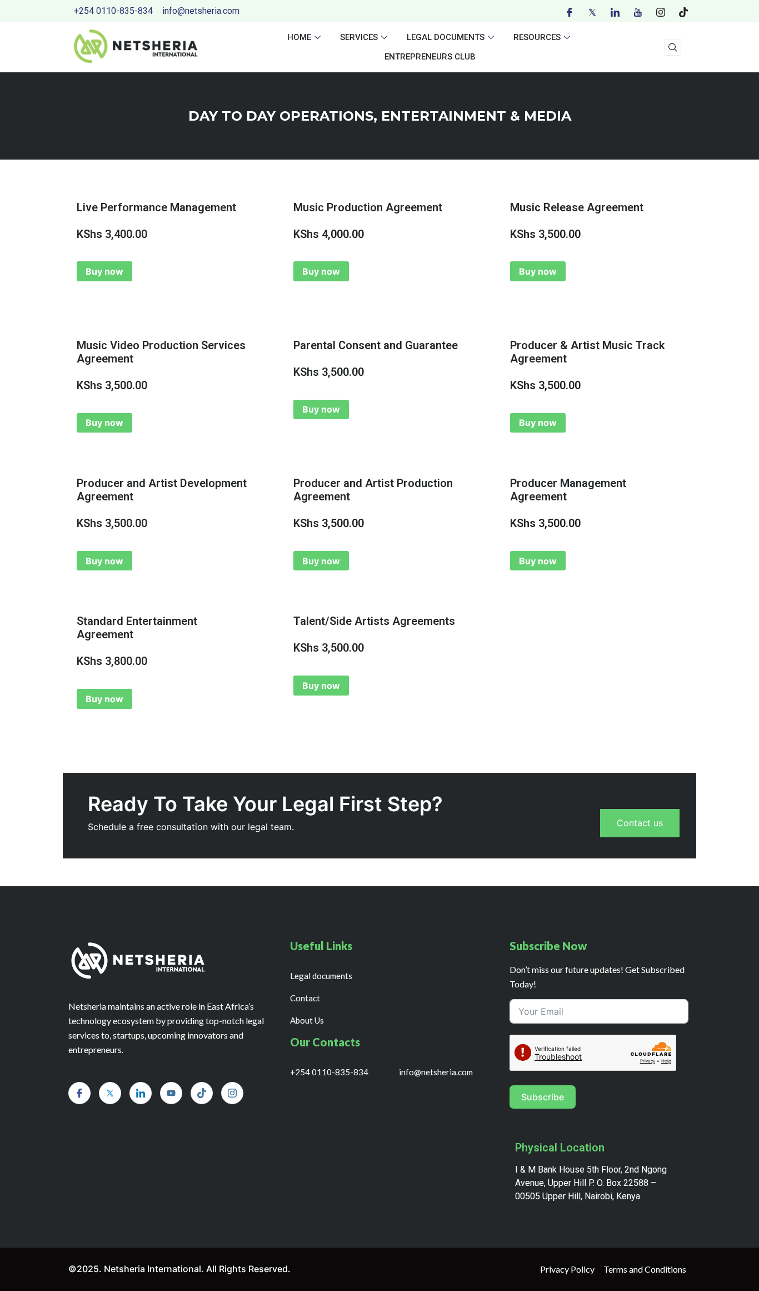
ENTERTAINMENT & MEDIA (476, 116)
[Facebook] (569, 11)
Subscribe (542, 1097)
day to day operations (280, 116)
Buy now (104, 271)
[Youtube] (637, 11)
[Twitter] (592, 11)
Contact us (640, 822)
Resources (537, 37)
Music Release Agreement (576, 207)
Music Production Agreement (367, 207)
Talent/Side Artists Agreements (374, 621)
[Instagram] (660, 11)
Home (299, 37)
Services (359, 37)
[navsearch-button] (673, 47)
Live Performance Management (156, 207)
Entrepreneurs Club (430, 57)
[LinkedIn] (615, 11)
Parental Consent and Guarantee (375, 345)
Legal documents (446, 37)
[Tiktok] (683, 11)
